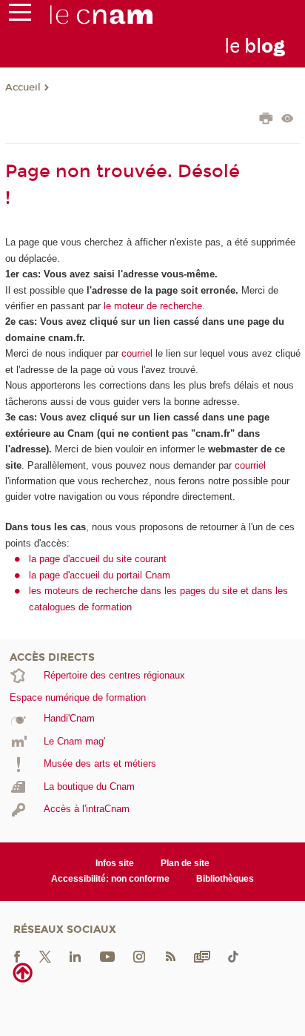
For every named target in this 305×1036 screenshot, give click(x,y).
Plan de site (185, 863)
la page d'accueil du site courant (98, 558)
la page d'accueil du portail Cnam (99, 575)
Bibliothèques (225, 879)
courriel (136, 353)
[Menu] (20, 15)
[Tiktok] (233, 955)
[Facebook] (17, 955)
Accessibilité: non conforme (110, 879)
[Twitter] (45, 955)
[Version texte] (287, 120)
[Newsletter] (202, 955)
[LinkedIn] (75, 955)
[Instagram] (139, 955)
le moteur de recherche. (153, 305)
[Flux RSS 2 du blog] (170, 955)
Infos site (114, 863)
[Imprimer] (266, 120)
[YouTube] (107, 955)
